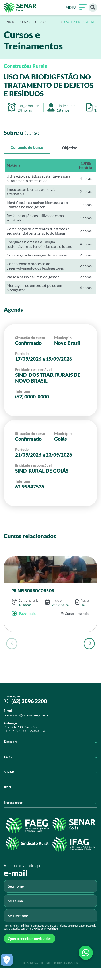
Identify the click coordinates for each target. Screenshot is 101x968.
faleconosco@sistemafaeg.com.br (26, 715)
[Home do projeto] (20, 7)
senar (25, 22)
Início (10, 22)
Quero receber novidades (29, 938)
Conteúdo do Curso (27, 147)
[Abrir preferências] (7, 960)
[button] (89, 643)
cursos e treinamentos (47, 22)
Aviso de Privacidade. (46, 928)
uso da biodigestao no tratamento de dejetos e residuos (80, 22)
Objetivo (69, 148)
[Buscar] (93, 7)
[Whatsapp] (86, 953)
